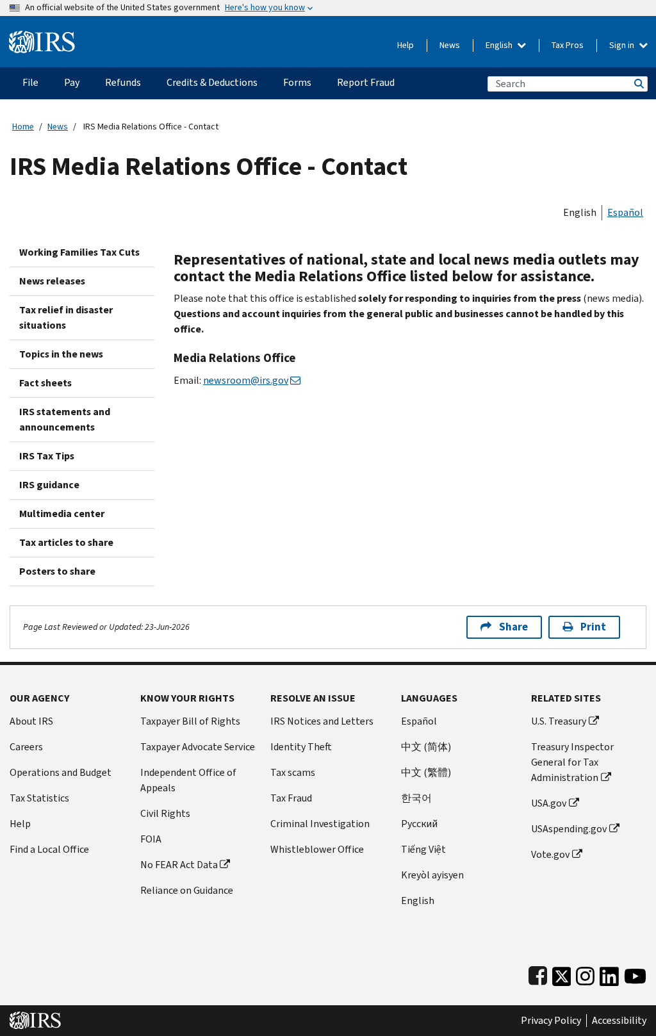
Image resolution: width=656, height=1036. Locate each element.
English (500, 45)
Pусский (419, 823)
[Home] (42, 37)
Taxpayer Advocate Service (197, 746)
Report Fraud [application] (366, 82)
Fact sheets (45, 383)
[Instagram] (585, 973)
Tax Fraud (291, 798)
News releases (52, 281)
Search (638, 84)
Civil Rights (165, 813)
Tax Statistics (39, 798)
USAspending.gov (569, 828)
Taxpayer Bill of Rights (190, 721)
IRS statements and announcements (64, 419)
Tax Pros (568, 45)
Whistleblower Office (317, 849)
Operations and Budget (60, 772)
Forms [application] (297, 82)
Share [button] (513, 627)
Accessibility (619, 1020)
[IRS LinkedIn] (609, 973)
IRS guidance (49, 484)
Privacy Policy (551, 1020)
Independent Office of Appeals (188, 780)
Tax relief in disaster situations (66, 317)
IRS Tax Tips (46, 456)
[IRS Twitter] (561, 973)
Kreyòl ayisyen (432, 875)
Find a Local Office (49, 849)
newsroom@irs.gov (245, 380)
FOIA (150, 839)
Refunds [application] (123, 82)
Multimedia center (61, 513)
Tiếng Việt (423, 849)
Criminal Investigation (320, 823)
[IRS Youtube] (635, 973)
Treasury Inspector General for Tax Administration (572, 762)
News (449, 45)
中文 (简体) (426, 746)
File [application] (30, 82)
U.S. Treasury (558, 721)
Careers (26, 746)
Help (405, 45)
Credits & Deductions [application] (212, 82)
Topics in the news (61, 354)
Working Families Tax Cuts (79, 252)
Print (593, 627)
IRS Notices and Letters (321, 721)
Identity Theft (301, 746)
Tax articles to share (66, 542)
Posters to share (57, 571)
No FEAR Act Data (179, 864)
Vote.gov (550, 854)
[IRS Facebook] (538, 973)
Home (23, 126)
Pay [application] (71, 82)
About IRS (31, 721)
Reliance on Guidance (186, 890)
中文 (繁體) (426, 772)
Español (625, 212)
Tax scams (292, 772)
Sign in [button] (622, 45)
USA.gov (548, 803)
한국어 (416, 798)
